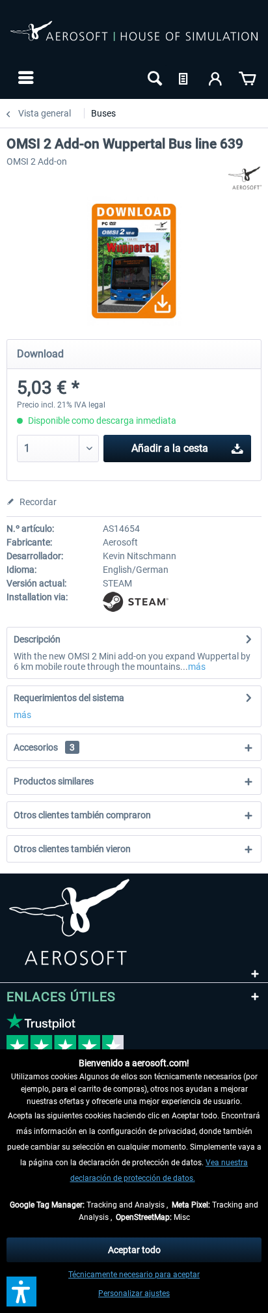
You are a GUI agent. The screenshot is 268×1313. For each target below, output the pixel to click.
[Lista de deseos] (185, 77)
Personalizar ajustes (134, 1293)
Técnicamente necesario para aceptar (134, 1274)
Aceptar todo (134, 1250)
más (197, 666)
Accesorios (44, 747)
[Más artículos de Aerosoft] (244, 178)
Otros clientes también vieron (72, 849)
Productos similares (54, 781)
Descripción (37, 639)
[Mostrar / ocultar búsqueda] (154, 77)
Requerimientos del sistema (69, 698)
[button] (21, 1291)
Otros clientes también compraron (82, 815)
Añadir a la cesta (169, 448)
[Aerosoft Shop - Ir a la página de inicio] (134, 38)
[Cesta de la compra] (247, 77)
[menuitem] (24, 77)
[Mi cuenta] (216, 77)
